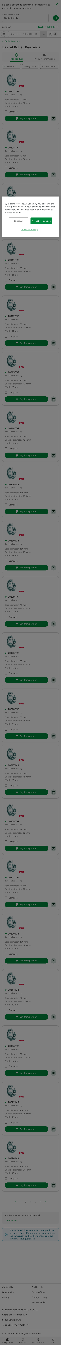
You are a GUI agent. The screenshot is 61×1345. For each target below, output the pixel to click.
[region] (31, 216)
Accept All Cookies (41, 220)
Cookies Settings (29, 229)
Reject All (18, 220)
